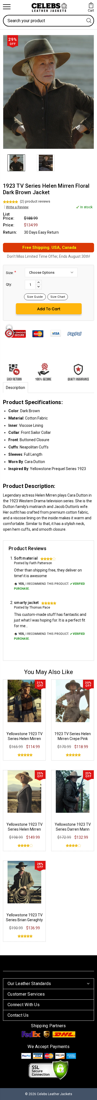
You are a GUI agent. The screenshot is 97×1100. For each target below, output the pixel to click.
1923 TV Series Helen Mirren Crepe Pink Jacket (72, 739)
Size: (11, 272)
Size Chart (57, 297)
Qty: (9, 284)
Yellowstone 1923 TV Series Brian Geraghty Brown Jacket (24, 920)
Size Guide (35, 297)
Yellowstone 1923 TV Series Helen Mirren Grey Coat (24, 829)
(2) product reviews (35, 201)
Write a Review (17, 207)
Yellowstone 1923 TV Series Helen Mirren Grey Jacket (24, 739)
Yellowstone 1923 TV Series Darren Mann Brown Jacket (73, 829)
